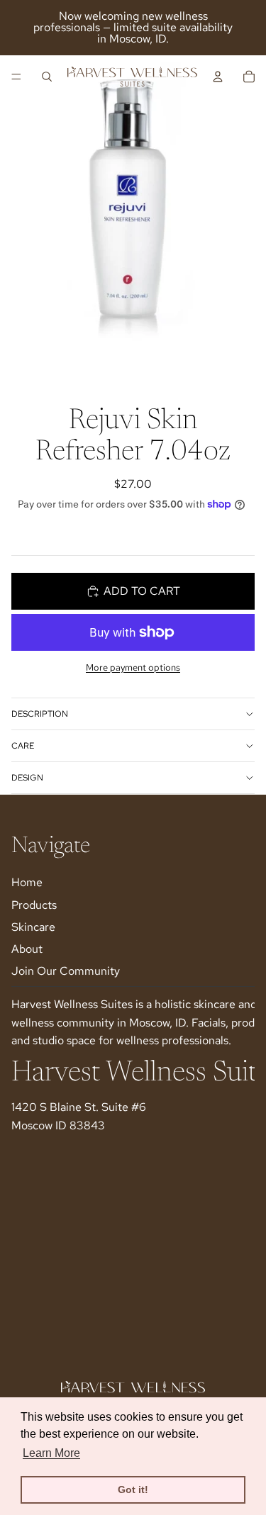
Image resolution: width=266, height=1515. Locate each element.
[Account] (217, 76)
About (27, 948)
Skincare (33, 926)
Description (39, 714)
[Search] (46, 76)
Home (27, 882)
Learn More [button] (51, 1453)
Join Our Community (65, 970)
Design (27, 777)
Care (22, 745)
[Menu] (16, 76)
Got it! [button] (133, 1489)
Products (34, 904)
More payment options (133, 667)
